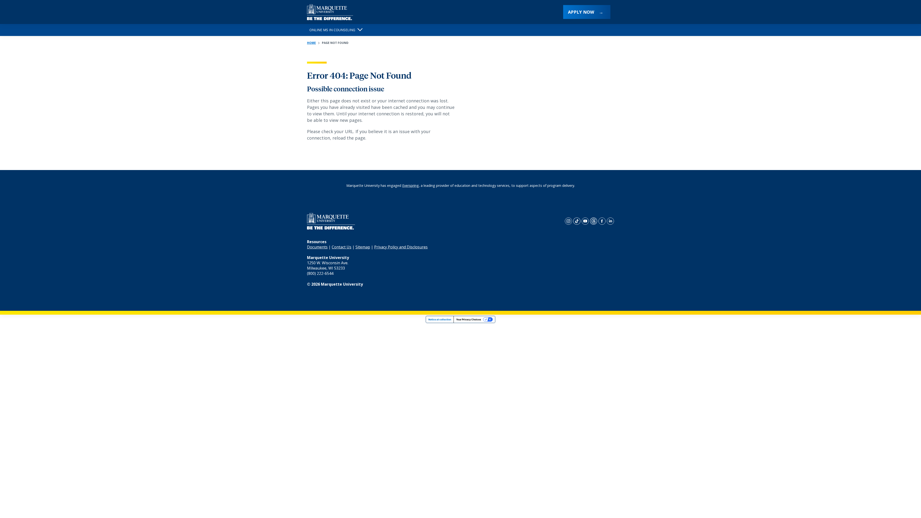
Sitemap (362, 247)
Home (311, 43)
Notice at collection (439, 319)
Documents (317, 247)
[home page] (330, 12)
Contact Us (341, 247)
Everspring (410, 185)
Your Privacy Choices (468, 319)
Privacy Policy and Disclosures (401, 247)
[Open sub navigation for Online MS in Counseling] (359, 30)
